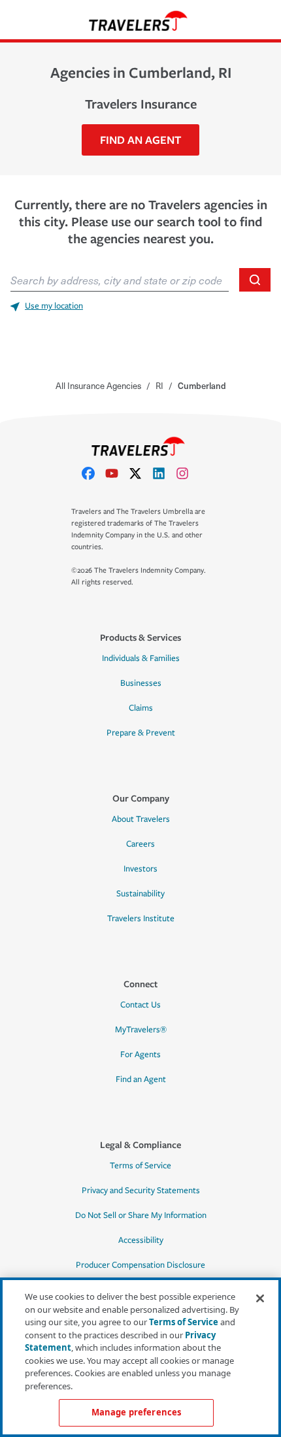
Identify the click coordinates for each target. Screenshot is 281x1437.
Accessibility (140, 1240)
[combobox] (119, 280)
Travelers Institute (140, 918)
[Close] (260, 1298)
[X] (140, 473)
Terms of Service (140, 1165)
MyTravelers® (141, 1029)
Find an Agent (141, 1079)
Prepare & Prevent (141, 733)
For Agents (140, 1054)
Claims (141, 708)
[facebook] (93, 473)
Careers (140, 844)
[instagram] (187, 473)
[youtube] (117, 473)
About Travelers (141, 819)
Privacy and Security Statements (141, 1190)
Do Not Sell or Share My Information (141, 1215)
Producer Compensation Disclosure (140, 1265)
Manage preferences (136, 1412)
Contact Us (140, 1005)
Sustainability (140, 893)
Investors (140, 869)
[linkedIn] (164, 473)
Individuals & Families (141, 658)
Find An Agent (140, 139)
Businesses (140, 683)
